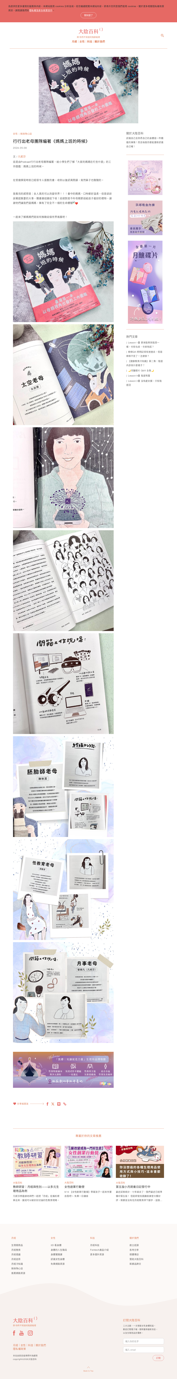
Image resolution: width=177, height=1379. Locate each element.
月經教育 (16, 1249)
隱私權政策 (19, 1348)
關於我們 (100, 41)
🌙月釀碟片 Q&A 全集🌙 (141, 370)
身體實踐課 (56, 1254)
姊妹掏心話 (26, 133)
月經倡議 (16, 1254)
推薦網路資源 (18, 1273)
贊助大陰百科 (137, 1259)
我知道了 (88, 15)
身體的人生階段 (59, 1249)
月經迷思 (16, 1259)
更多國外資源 (97, 1254)
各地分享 (134, 1249)
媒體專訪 (134, 1254)
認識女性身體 (58, 1259)
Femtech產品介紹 (99, 1249)
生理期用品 (17, 1245)
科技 (89, 41)
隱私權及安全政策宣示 (40, 10)
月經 (74, 41)
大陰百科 (17, 1182)
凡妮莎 (22, 156)
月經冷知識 (17, 1263)
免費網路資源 (58, 1263)
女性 (82, 41)
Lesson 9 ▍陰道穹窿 (139, 375)
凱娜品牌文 (135, 1263)
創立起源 (134, 1245)
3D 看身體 (56, 1245)
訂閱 (158, 1357)
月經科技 (94, 1245)
